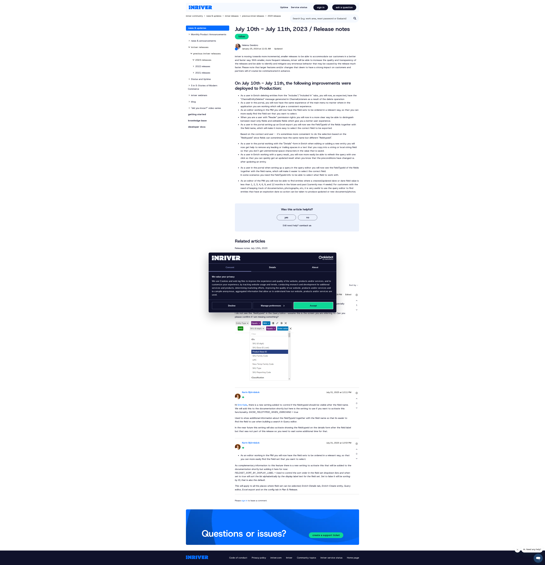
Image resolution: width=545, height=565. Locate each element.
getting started (197, 114)
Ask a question (344, 7)
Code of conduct (238, 557)
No (307, 217)
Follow (241, 36)
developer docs (197, 126)
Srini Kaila (242, 404)
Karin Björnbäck (251, 392)
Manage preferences (271, 305)
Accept (313, 305)
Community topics (306, 557)
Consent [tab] (230, 267)
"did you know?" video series (206, 108)
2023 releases (274, 16)
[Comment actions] (356, 294)
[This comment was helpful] (356, 300)
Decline (231, 305)
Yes (286, 217)
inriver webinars (199, 95)
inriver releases (232, 16)
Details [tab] (272, 267)
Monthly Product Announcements (208, 34)
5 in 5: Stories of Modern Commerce (202, 87)
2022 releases (202, 66)
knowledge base (197, 120)
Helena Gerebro (250, 45)
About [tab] (315, 267)
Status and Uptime (201, 79)
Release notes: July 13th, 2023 (251, 248)
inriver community (194, 16)
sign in (244, 500)
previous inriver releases (253, 16)
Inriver (289, 557)
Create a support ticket (326, 535)
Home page (353, 557)
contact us (305, 225)
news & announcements (203, 40)
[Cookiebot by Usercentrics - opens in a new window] (320, 258)
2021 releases (202, 72)
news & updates (214, 16)
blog (193, 101)
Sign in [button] (320, 7)
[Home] (200, 7)
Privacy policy (259, 557)
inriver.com (276, 557)
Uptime (284, 7)
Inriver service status (331, 557)
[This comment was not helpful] (356, 309)
